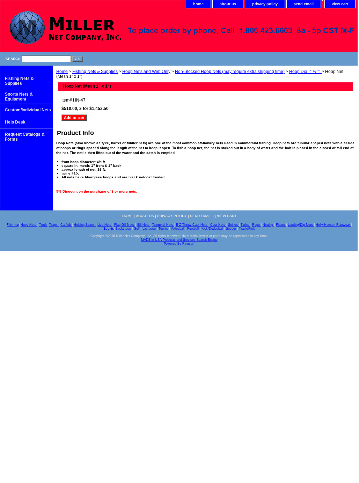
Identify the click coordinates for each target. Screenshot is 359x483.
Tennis (164, 228)
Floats (281, 224)
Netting (268, 224)
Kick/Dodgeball (213, 228)
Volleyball (178, 228)
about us (228, 4)
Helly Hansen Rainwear (333, 224)
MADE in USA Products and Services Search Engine (179, 240)
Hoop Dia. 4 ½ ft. (305, 71)
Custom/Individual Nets (28, 109)
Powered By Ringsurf (179, 243)
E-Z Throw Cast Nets (192, 224)
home (198, 4)
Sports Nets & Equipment (19, 97)
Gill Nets (144, 224)
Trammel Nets (163, 224)
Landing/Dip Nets (301, 224)
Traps (54, 224)
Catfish (66, 224)
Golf (137, 228)
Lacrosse (149, 228)
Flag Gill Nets (124, 224)
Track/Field (247, 228)
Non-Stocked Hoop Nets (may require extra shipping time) (230, 71)
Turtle (43, 224)
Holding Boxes (85, 224)
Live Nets (104, 224)
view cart (340, 4)
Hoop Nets (29, 224)
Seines (233, 224)
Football (193, 228)
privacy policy (265, 4)
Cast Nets (218, 224)
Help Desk (15, 122)
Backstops (124, 228)
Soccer (231, 228)
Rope (256, 224)
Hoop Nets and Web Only (146, 71)
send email (304, 4)
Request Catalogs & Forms (25, 137)
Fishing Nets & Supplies (95, 71)
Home (62, 71)
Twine (245, 224)
